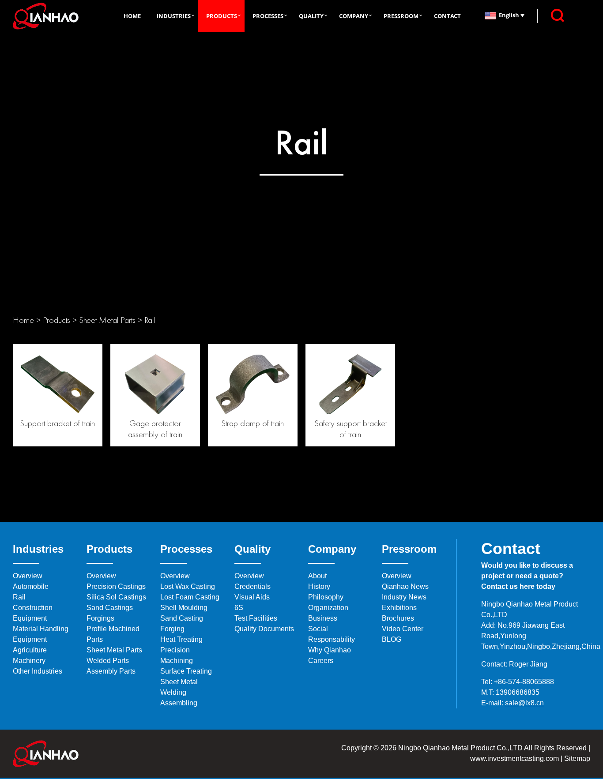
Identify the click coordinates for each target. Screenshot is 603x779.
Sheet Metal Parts (107, 320)
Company (353, 16)
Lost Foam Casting (189, 597)
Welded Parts (108, 660)
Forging (172, 629)
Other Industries (37, 671)
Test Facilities (255, 618)
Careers (320, 660)
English (509, 15)
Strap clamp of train (252, 423)
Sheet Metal (179, 681)
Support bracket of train (57, 423)
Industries (174, 16)
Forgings (100, 618)
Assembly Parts (111, 671)
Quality (311, 16)
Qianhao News (405, 586)
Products (221, 16)
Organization (328, 607)
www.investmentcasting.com (514, 758)
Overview (27, 576)
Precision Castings (116, 586)
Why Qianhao (329, 650)
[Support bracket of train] (57, 382)
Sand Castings (110, 607)
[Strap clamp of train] (252, 382)
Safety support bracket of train (350, 428)
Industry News (404, 597)
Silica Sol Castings (116, 597)
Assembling (178, 703)
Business (322, 618)
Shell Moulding (183, 607)
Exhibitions (399, 607)
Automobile (31, 586)
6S (238, 607)
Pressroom (401, 16)
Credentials (252, 586)
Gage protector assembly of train (155, 428)
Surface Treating (186, 671)
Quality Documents (264, 629)
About (317, 576)
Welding (173, 692)
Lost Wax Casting (187, 586)
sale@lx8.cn (524, 703)
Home (132, 16)
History (319, 586)
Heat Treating (181, 639)
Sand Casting (181, 618)
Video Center (402, 629)
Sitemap (576, 758)
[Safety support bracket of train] (350, 382)
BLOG (391, 639)
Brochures (398, 618)
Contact (447, 16)
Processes (268, 16)
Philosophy (325, 597)
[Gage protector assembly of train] (155, 382)
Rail (149, 320)
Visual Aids (252, 597)
